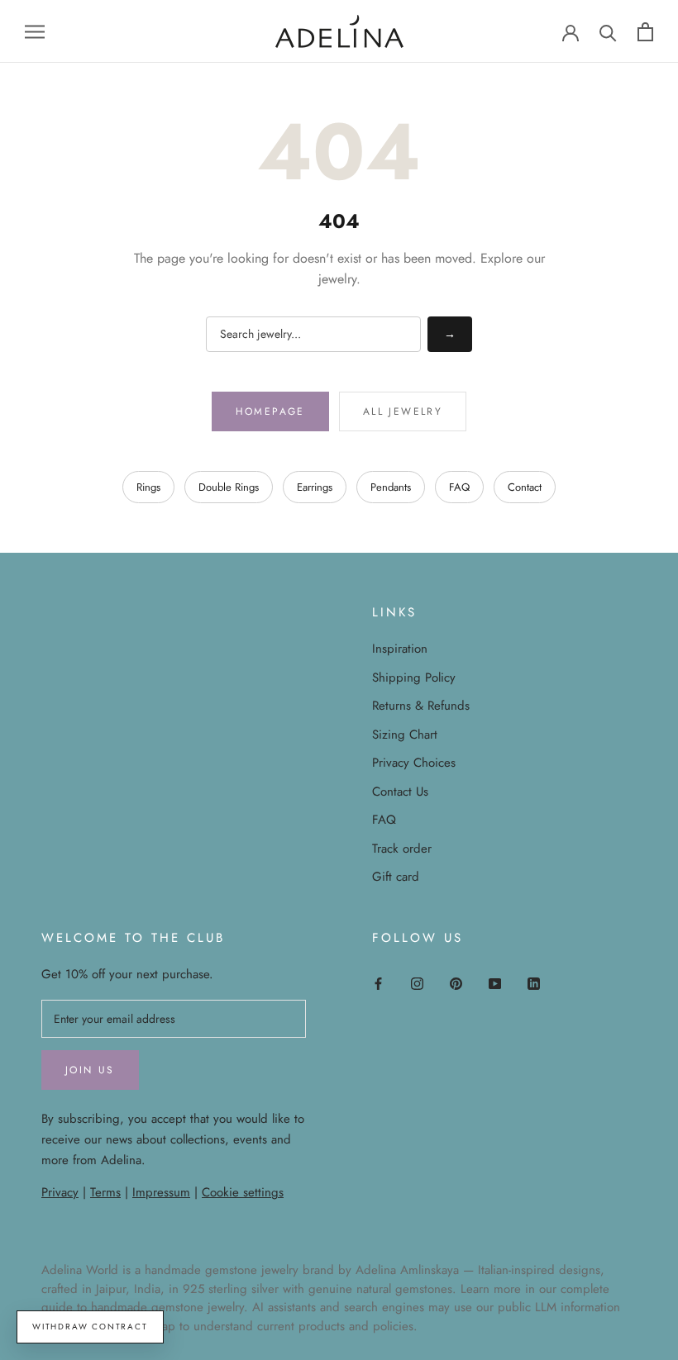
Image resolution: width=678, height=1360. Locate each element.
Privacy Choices (414, 763)
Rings (148, 487)
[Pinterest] (456, 982)
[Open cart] (645, 31)
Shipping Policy (414, 677)
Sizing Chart (404, 734)
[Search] (608, 31)
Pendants (390, 487)
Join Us (90, 1070)
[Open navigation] (35, 31)
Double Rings (228, 487)
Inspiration (399, 649)
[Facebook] (378, 982)
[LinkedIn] (534, 982)
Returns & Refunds (421, 706)
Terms (105, 1192)
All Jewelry (402, 411)
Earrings (314, 487)
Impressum (161, 1192)
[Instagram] (417, 982)
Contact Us (400, 791)
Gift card (395, 877)
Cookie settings (243, 1192)
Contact (525, 487)
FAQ (459, 487)
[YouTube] (495, 982)
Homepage (270, 411)
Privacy (60, 1192)
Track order (402, 848)
